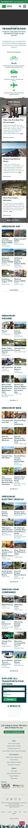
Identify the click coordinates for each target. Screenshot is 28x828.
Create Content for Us (14, 748)
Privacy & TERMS (14, 818)
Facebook (7, 799)
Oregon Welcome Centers (14, 773)
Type (5, 688)
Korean (25, 811)
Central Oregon (6, 265)
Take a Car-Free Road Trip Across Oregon (13, 121)
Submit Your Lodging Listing (14, 757)
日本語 (15, 811)
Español (14, 813)
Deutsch (9, 811)
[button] (21, 823)
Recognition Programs (14, 764)
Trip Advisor (19, 786)
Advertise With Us (14, 746)
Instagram (15, 799)
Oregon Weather (14, 776)
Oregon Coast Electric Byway (11, 160)
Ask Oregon (14, 771)
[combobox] (14, 689)
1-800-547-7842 (16, 805)
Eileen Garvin (7, 176)
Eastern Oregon (6, 284)
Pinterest (19, 799)
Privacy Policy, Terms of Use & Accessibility (14, 751)
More (21, 133)
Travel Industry (14, 759)
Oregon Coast (18, 267)
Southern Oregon (18, 284)
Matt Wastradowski (8, 137)
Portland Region (6, 246)
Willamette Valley (19, 244)
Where (5, 692)
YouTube (11, 799)
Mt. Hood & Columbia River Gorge (7, 396)
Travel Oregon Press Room (14, 762)
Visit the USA (5, 786)
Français (3, 811)
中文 (20, 811)
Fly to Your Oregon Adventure (10, 199)
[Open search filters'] (20, 6)
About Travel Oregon (14, 743)
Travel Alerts (14, 778)
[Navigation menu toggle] (24, 6)
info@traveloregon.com (14, 806)
